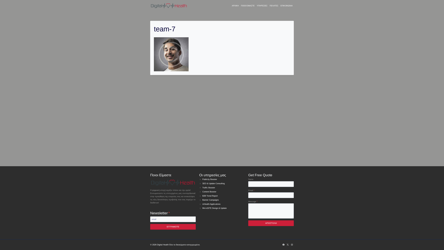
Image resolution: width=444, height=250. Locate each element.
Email (251, 190)
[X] (288, 245)
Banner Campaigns (210, 200)
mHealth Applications (211, 204)
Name (250, 179)
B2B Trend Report (210, 196)
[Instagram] (292, 245)
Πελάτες (274, 6)
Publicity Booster (209, 179)
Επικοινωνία (287, 6)
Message (252, 201)
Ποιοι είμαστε (248, 6)
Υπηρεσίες (262, 6)
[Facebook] (283, 245)
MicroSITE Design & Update (214, 208)
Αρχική (235, 6)
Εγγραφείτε (173, 226)
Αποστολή (271, 223)
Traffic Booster (208, 188)
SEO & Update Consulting (213, 183)
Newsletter (160, 213)
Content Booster (209, 192)
